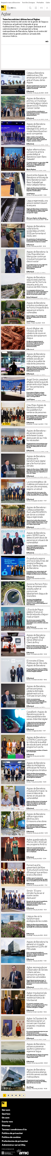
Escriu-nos (7, 1122)
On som (5, 1118)
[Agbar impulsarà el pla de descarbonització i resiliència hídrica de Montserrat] (25, 1002)
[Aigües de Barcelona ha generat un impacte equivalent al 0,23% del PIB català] (25, 951)
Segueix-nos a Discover (10, 2)
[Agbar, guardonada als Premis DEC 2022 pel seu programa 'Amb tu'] (25, 849)
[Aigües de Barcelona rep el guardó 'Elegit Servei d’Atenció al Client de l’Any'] (25, 645)
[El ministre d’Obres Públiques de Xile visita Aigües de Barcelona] (25, 670)
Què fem (6, 1114)
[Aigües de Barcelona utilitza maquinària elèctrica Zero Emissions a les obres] (25, 823)
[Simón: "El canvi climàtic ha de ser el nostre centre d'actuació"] (25, 900)
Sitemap (6, 1126)
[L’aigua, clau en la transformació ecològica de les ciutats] (25, 926)
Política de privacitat (12, 1133)
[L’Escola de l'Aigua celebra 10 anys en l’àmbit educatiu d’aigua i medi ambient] (25, 619)
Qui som (6, 1110)
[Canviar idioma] (41, 7)
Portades (40, 2)
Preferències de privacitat (15, 1141)
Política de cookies (11, 1137)
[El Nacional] (3, 7)
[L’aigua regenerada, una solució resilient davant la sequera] (25, 210)
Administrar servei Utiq (13, 1145)
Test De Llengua (28, 2)
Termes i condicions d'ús (14, 1130)
